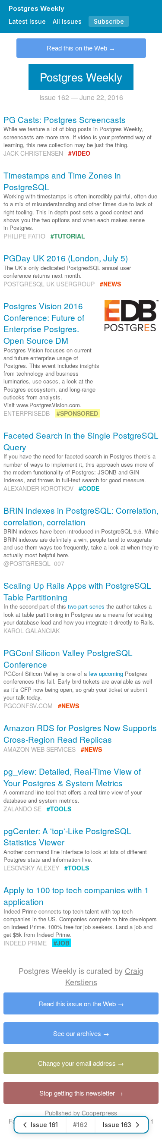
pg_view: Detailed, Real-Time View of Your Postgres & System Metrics (72, 776)
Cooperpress (99, 1112)
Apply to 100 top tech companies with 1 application (76, 895)
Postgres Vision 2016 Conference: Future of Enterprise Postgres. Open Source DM (43, 323)
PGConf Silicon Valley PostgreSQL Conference (68, 658)
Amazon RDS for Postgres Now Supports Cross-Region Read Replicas (80, 733)
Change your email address (77, 1063)
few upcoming (106, 673)
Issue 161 (44, 1124)
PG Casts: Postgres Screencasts (64, 119)
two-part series (86, 606)
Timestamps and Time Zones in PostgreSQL (62, 180)
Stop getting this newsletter (77, 1092)
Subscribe (109, 21)
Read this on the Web (77, 48)
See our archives (77, 1033)
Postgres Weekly (36, 8)
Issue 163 (117, 1124)
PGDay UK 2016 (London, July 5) (65, 258)
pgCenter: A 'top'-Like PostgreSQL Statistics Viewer (67, 836)
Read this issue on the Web (77, 1003)
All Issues (67, 21)
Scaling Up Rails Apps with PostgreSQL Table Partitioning (77, 591)
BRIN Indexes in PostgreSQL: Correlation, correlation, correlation (81, 516)
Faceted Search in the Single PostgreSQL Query (81, 440)
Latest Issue (27, 21)
